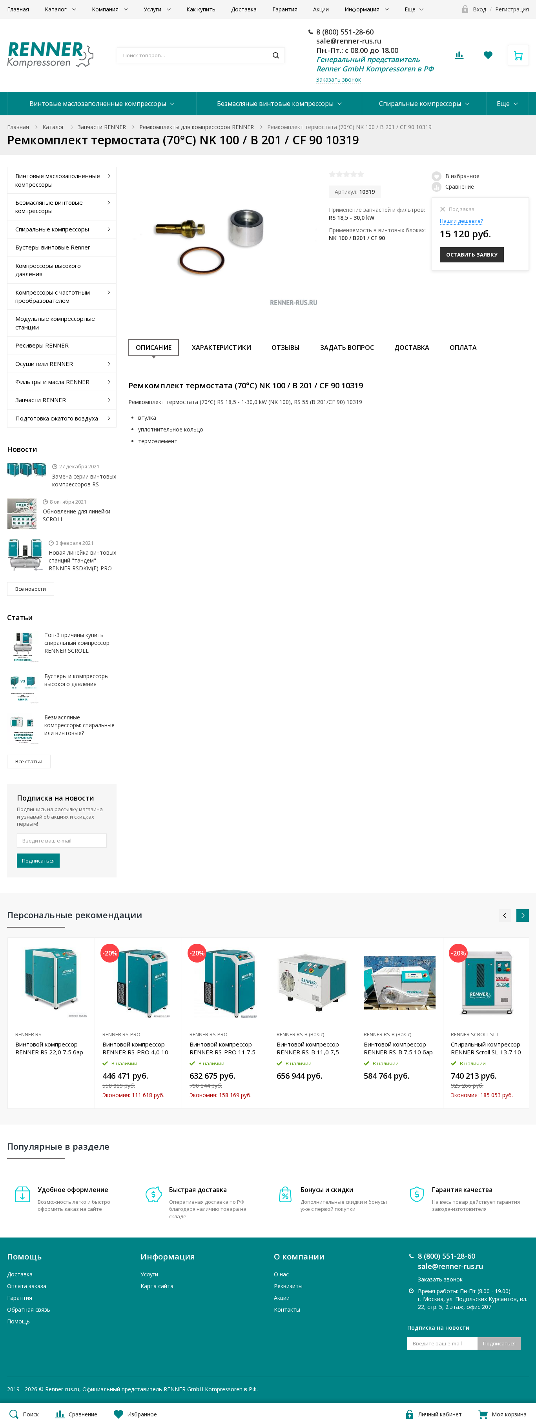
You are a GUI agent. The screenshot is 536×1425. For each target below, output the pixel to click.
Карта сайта (156, 1286)
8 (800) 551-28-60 (345, 31)
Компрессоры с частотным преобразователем (52, 296)
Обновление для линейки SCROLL (76, 515)
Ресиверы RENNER (42, 345)
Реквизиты (288, 1286)
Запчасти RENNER (102, 127)
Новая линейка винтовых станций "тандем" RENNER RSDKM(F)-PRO (82, 560)
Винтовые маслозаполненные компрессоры (97, 103)
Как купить (200, 9)
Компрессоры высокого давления (48, 270)
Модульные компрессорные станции (55, 323)
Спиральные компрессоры (420, 103)
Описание (153, 347)
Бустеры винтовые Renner (52, 247)
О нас (281, 1274)
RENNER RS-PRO (121, 1034)
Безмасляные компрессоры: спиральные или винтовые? (79, 725)
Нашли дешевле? (461, 220)
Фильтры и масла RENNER (52, 382)
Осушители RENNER (44, 364)
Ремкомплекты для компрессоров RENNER (196, 127)
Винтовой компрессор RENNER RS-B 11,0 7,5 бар (308, 1048)
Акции (321, 9)
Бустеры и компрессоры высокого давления (76, 680)
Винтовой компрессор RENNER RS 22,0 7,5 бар (49, 1048)
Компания (106, 9)
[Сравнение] (84, 948)
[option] (51, 1022)
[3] (346, 174)
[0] (459, 57)
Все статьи (28, 761)
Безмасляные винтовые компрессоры (275, 103)
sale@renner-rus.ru (348, 40)
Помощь (18, 1321)
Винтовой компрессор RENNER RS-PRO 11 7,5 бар (222, 1048)
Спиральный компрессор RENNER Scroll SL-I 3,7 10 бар (486, 1048)
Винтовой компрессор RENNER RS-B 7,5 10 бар (398, 1048)
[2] (339, 174)
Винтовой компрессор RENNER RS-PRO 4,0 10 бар (135, 1048)
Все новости (30, 588)
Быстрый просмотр (51, 983)
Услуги (153, 9)
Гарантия (284, 9)
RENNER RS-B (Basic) (300, 1034)
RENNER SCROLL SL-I (474, 1034)
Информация (363, 9)
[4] (353, 174)
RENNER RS (28, 1034)
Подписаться (38, 860)
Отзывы (286, 347)
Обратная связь (28, 1309)
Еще (410, 9)
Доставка (244, 9)
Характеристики (221, 347)
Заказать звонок (338, 79)
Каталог (56, 9)
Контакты (287, 1309)
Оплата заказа (26, 1286)
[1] (332, 174)
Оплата (463, 347)
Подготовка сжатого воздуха (56, 418)
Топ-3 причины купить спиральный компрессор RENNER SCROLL (76, 642)
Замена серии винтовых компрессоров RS (84, 480)
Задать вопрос (347, 347)
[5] (360, 174)
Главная (18, 9)
